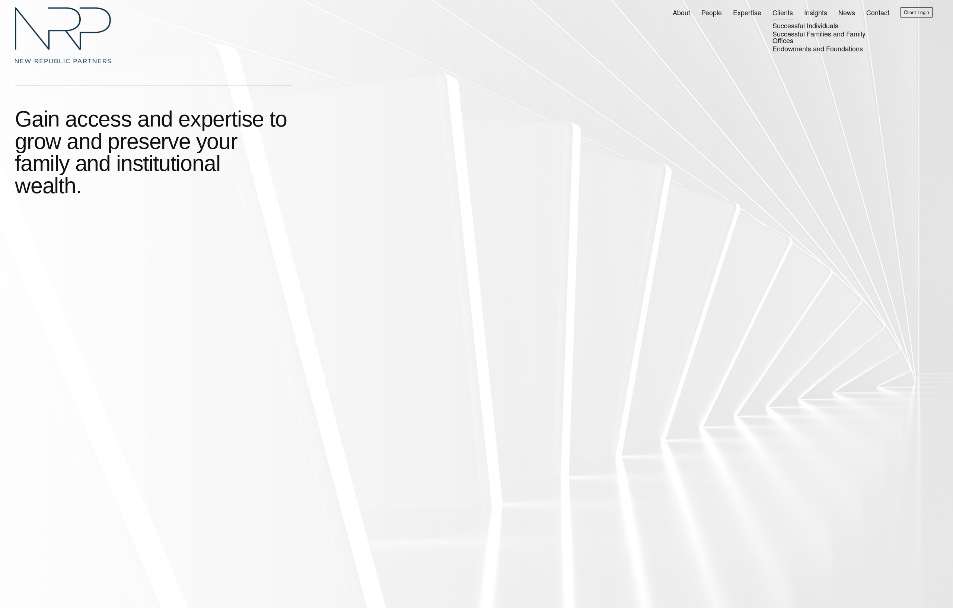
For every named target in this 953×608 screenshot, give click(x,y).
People (711, 12)
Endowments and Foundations (817, 48)
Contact (877, 12)
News (846, 12)
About (681, 12)
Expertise (747, 12)
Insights (815, 12)
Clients (782, 12)
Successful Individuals (805, 25)
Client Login (916, 12)
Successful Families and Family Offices (819, 36)
